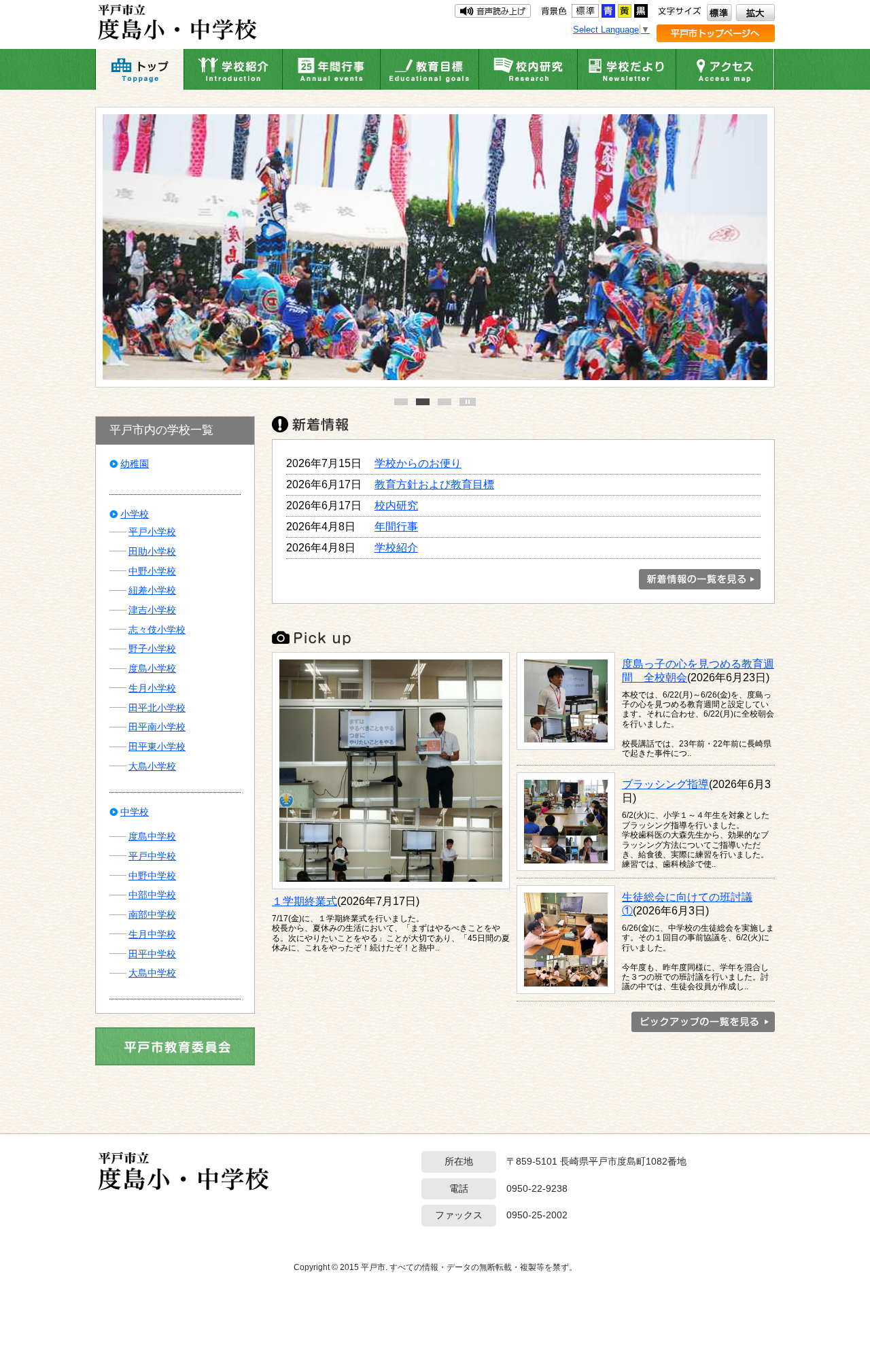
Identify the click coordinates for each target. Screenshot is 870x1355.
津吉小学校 (152, 609)
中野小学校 (152, 571)
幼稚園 (134, 463)
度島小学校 (152, 668)
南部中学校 (152, 914)
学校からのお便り (418, 463)
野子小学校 (152, 648)
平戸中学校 (152, 856)
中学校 (134, 811)
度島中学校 (152, 836)
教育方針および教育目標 (434, 484)
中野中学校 (152, 875)
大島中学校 (152, 972)
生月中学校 (152, 934)
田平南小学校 (157, 726)
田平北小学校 (157, 707)
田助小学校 (152, 551)
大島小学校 (152, 766)
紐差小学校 (152, 590)
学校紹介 (396, 547)
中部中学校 (152, 894)
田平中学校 (152, 953)
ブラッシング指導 (665, 784)
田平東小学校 (157, 746)
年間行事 (396, 526)
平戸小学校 (152, 531)
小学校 (134, 514)
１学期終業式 (304, 901)
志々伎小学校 (157, 629)
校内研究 (396, 505)
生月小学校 (152, 688)
